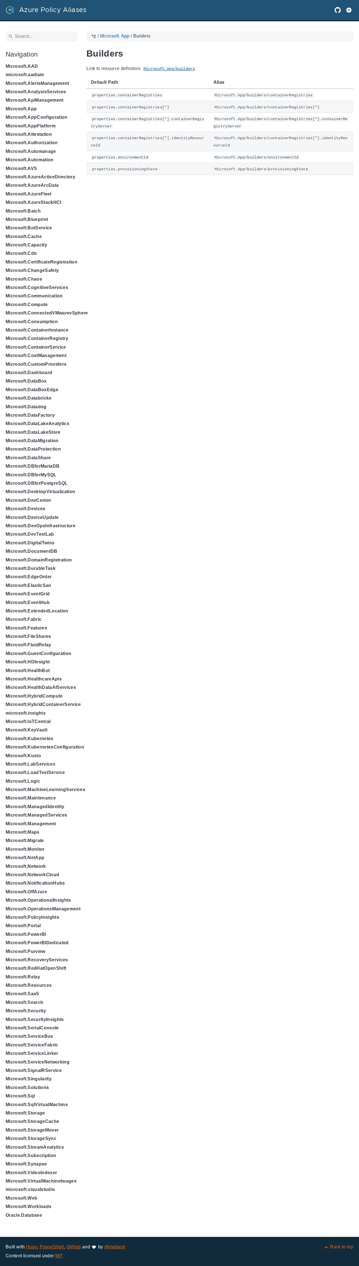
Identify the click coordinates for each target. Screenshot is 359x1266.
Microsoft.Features (26, 628)
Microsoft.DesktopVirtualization (40, 491)
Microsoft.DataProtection (33, 449)
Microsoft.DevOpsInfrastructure (40, 525)
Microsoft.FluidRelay (28, 644)
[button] (348, 10)
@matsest (114, 1246)
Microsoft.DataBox (26, 381)
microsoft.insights (26, 713)
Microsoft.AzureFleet (29, 194)
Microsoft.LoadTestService (35, 772)
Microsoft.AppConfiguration (37, 117)
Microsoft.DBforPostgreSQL (37, 483)
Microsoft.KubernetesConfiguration (45, 747)
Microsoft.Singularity (29, 1078)
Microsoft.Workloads (28, 1206)
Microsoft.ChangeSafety (32, 270)
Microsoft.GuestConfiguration (38, 653)
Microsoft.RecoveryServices (37, 959)
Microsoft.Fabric (24, 619)
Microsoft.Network (26, 866)
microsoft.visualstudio (30, 1189)
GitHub (73, 1246)
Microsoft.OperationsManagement (43, 908)
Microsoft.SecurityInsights (35, 1019)
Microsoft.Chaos (24, 279)
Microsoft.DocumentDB (31, 551)
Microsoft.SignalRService (34, 1070)
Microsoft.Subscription (31, 1155)
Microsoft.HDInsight (28, 661)
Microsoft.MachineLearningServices (45, 789)
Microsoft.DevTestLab (30, 534)
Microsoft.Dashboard (29, 372)
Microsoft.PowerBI (26, 934)
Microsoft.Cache (24, 236)
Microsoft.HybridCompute (34, 696)
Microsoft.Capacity (26, 245)
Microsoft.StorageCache (32, 1121)
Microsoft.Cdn (21, 253)
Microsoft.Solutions (27, 1087)
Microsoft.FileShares (28, 636)
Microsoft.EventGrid (28, 593)
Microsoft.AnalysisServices (36, 91)
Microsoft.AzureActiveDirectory (40, 176)
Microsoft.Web (21, 1198)
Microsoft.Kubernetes (30, 738)
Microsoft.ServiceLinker (32, 1053)
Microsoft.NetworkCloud (32, 874)
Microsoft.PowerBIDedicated (37, 942)
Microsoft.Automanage (31, 151)
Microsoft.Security (26, 1010)
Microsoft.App (21, 108)
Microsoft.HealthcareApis (34, 679)
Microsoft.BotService (29, 227)
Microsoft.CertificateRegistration (41, 262)
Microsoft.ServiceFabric (32, 1045)
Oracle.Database (24, 1215)
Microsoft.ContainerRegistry (37, 338)
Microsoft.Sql (20, 1096)
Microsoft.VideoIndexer (31, 1172)
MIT (59, 1255)
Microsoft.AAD (22, 66)
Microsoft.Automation (30, 159)
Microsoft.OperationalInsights (38, 900)
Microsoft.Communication (34, 295)
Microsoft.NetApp (25, 857)
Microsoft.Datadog (26, 406)
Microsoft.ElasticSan (28, 585)
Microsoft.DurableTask (31, 568)
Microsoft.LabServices (30, 764)
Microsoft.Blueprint (27, 219)
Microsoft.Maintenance (31, 798)
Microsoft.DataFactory (30, 415)
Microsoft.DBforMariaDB (32, 466)
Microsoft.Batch (23, 211)
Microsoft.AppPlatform (31, 125)
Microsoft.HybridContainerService (43, 704)
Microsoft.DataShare (28, 457)
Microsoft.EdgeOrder (29, 576)
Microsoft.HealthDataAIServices (41, 687)
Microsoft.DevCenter (28, 500)
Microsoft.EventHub (28, 602)
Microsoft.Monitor (25, 849)
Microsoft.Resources (29, 985)
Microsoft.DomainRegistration (39, 560)
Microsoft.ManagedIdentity (35, 806)
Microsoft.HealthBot (28, 670)
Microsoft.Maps (23, 832)
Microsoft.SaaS (22, 993)
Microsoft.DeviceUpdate (32, 517)
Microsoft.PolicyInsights (32, 917)
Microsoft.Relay (23, 976)
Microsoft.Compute (27, 304)
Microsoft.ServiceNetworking (38, 1062)
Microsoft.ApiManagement (35, 100)
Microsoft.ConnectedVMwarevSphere (47, 313)
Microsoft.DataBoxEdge (32, 389)
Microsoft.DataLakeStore (33, 432)
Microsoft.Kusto (23, 755)
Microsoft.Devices (25, 508)
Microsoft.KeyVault (26, 730)
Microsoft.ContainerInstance (37, 330)
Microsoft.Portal (23, 925)
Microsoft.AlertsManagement (37, 83)
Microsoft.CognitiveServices (37, 287)
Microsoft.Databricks (29, 398)
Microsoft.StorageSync (31, 1138)
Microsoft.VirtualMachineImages (41, 1181)
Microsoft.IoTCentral (28, 721)
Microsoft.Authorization (32, 142)
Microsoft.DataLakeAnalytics (37, 423)
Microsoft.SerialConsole (32, 1027)
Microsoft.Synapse (26, 1164)
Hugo (31, 1246)
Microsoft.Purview (25, 951)
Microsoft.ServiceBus (29, 1036)
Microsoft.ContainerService (36, 347)
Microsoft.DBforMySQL (31, 474)
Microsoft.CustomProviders (36, 364)
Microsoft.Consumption (32, 321)
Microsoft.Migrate (25, 840)
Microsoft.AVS (21, 168)
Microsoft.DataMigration (32, 440)
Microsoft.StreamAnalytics (35, 1147)
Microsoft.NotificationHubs (35, 883)
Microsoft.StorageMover (32, 1130)
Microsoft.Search (24, 1002)
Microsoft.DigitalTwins (30, 542)
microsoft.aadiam (25, 74)
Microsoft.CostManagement (36, 355)
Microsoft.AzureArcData (32, 185)
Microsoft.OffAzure (26, 891)
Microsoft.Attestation (29, 134)
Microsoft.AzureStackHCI (33, 202)
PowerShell (52, 1246)
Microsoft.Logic (23, 781)
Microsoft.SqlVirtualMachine (37, 1104)
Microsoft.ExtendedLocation (37, 610)
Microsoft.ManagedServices (36, 815)
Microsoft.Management (31, 823)
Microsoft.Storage (25, 1113)
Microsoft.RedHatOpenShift (36, 968)
